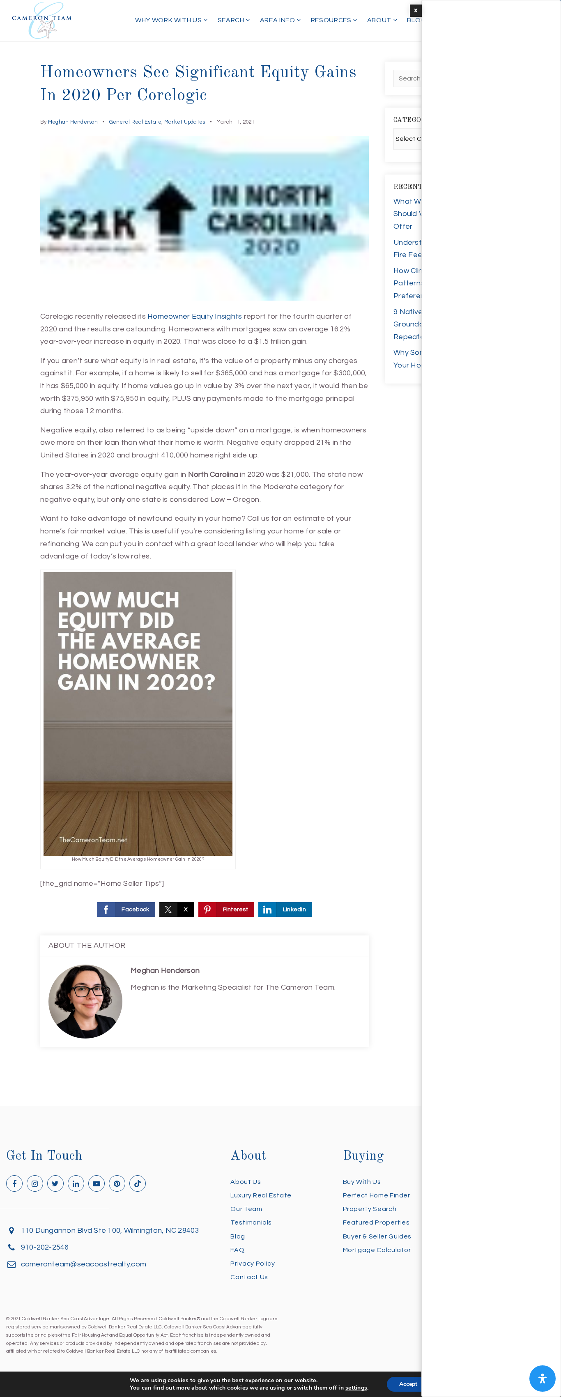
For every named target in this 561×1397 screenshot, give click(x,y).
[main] (280, 553)
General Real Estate (135, 122)
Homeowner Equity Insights (194, 316)
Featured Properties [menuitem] (376, 1222)
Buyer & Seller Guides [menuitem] (377, 1236)
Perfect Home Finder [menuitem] (376, 1195)
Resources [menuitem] (332, 20)
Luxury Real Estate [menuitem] (261, 1195)
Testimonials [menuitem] (251, 1222)
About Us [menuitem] (245, 1182)
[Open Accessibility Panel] (542, 1378)
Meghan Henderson (73, 122)
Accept (408, 1384)
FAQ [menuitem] (237, 1250)
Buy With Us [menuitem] (362, 1182)
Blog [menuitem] (416, 20)
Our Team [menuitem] (246, 1209)
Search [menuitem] (232, 20)
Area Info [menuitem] (278, 20)
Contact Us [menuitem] (249, 1277)
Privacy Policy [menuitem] (252, 1263)
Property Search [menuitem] (370, 1209)
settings (356, 1388)
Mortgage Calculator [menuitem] (377, 1250)
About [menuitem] (380, 20)
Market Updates (184, 122)
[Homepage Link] (41, 20)
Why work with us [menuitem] (169, 20)
